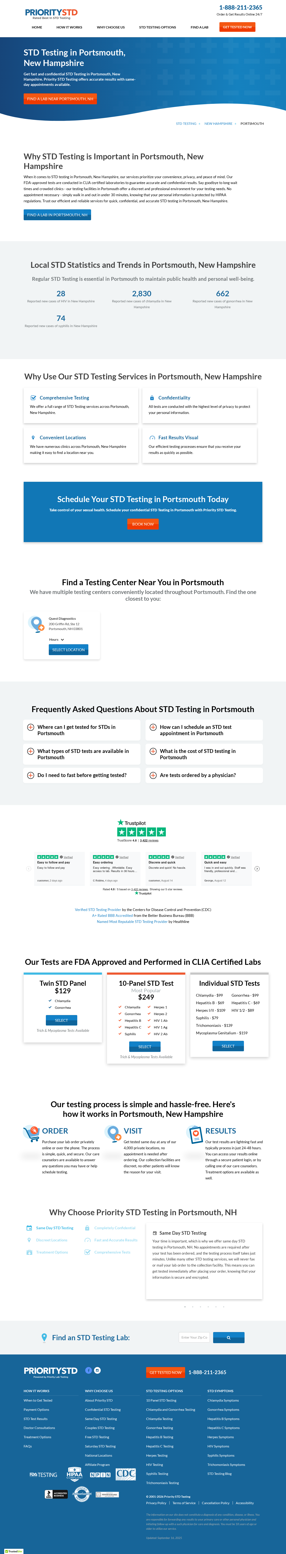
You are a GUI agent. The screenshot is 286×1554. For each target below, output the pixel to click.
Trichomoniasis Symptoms (226, 1464)
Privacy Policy (156, 1503)
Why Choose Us (111, 27)
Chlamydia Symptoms (223, 1400)
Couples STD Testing (100, 1428)
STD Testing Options (157, 27)
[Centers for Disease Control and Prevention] (125, 1474)
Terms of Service (184, 1503)
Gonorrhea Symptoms (223, 1409)
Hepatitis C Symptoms (223, 1428)
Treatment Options (37, 1437)
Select (61, 1020)
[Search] (229, 1337)
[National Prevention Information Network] (100, 1474)
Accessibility (245, 1503)
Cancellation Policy (215, 1503)
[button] (185, 1306)
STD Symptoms (220, 1391)
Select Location (68, 649)
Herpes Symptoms (220, 1437)
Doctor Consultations (39, 1428)
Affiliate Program (97, 1464)
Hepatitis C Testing (159, 1446)
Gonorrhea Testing (159, 1428)
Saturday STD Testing (100, 1446)
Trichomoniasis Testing (162, 1483)
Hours (54, 639)
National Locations (98, 1455)
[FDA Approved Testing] (43, 1474)
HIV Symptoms (218, 1446)
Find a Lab (199, 27)
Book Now (143, 524)
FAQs (28, 1446)
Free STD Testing (97, 1437)
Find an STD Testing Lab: (91, 1338)
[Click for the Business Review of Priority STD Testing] (56, 1493)
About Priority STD (99, 1400)
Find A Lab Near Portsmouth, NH (60, 99)
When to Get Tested (38, 1400)
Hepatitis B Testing (159, 1437)
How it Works (69, 27)
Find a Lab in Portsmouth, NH (57, 215)
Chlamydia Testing (159, 1419)
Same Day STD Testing (101, 1419)
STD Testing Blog (219, 1473)
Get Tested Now (237, 27)
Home (37, 27)
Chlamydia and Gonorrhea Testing (170, 1409)
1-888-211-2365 (240, 7)
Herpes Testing (156, 1455)
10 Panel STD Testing (161, 1400)
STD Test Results (36, 1419)
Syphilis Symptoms (220, 1455)
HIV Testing (154, 1464)
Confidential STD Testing (103, 1409)
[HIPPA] (74, 1474)
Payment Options (36, 1409)
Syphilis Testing (157, 1473)
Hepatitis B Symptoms (223, 1419)
